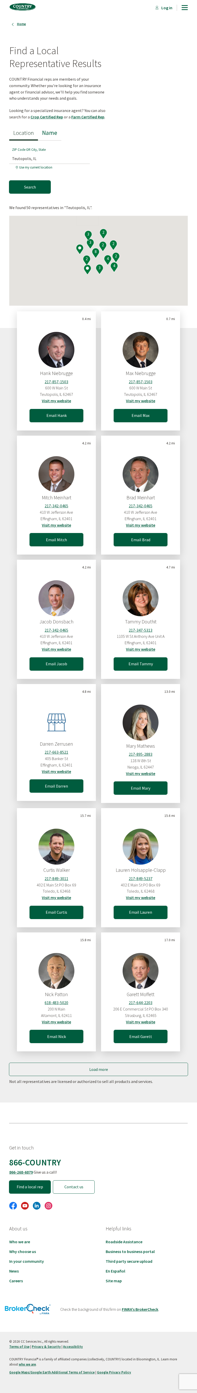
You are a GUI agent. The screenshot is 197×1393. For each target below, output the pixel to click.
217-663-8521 (56, 752)
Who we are (19, 1241)
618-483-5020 (56, 1002)
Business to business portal (130, 1251)
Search (30, 187)
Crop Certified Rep (47, 116)
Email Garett (140, 1036)
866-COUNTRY (35, 1162)
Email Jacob (56, 663)
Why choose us (22, 1251)
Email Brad (140, 539)
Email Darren (56, 786)
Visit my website (56, 400)
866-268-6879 (21, 1172)
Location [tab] (23, 132)
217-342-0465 (56, 505)
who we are (27, 1364)
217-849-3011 (56, 878)
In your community (26, 1261)
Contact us (73, 1186)
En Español (115, 1271)
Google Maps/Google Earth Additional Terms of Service (52, 1372)
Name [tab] (49, 132)
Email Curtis (56, 912)
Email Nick (56, 1036)
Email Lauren (140, 912)
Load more (98, 1069)
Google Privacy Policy (114, 1372)
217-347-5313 (140, 630)
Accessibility (73, 1346)
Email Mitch (56, 539)
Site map (114, 1280)
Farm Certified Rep (87, 116)
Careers (16, 1280)
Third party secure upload (129, 1261)
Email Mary (140, 788)
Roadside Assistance (124, 1241)
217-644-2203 (140, 1002)
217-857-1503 (56, 381)
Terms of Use (19, 1346)
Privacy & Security (46, 1346)
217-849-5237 (140, 878)
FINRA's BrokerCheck (140, 1309)
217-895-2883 (140, 754)
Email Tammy (141, 663)
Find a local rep (30, 1186)
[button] (87, 270)
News (14, 1271)
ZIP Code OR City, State (29, 149)
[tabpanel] (51, 167)
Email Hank (56, 415)
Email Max (141, 415)
